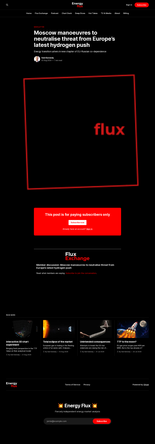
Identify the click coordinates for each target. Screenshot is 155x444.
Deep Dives (80, 13)
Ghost (146, 384)
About (117, 13)
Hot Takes (93, 13)
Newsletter (39, 27)
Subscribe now (77, 222)
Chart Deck (67, 13)
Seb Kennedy (47, 58)
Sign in (129, 5)
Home (28, 13)
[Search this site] (7, 5)
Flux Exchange (41, 13)
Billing (126, 13)
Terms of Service (72, 384)
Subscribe (141, 5)
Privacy (87, 384)
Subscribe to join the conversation (81, 273)
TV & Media (106, 13)
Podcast (54, 13)
